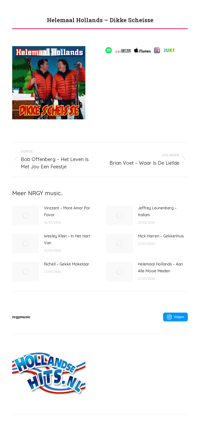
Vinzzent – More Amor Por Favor (67, 211)
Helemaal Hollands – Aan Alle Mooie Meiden (160, 267)
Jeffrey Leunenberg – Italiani (157, 211)
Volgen (179, 317)
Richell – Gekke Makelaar (66, 264)
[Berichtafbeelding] (25, 215)
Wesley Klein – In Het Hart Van (67, 239)
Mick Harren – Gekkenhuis (161, 236)
